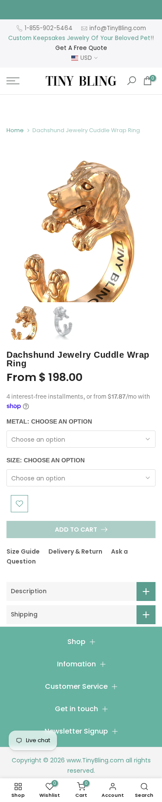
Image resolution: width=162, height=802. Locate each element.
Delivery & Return (75, 551)
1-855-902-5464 (49, 28)
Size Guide (23, 551)
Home (15, 130)
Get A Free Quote (81, 48)
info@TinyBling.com (117, 28)
